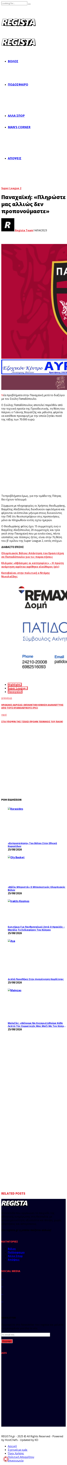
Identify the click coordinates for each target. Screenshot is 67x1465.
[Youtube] (2, 1301)
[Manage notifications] (5, 1459)
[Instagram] (2, 1293)
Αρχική (12, 1446)
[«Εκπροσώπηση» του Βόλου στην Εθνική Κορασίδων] (32, 823)
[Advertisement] (33, 457)
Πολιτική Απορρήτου (21, 1457)
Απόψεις (14, 158)
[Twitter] (2, 1285)
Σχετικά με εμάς (17, 1450)
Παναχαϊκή (15, 692)
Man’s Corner (19, 127)
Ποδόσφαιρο (18, 84)
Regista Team (23, 230)
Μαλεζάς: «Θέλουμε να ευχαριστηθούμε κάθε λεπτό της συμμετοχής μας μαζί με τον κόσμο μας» (36, 1024)
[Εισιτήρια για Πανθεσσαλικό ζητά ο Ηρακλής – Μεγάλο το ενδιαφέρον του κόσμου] (32, 911)
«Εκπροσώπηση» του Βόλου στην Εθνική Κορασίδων (32, 845)
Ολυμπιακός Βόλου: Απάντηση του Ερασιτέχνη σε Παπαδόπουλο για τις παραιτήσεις (32, 555)
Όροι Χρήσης (16, 1453)
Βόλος (13, 61)
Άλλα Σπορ (16, 116)
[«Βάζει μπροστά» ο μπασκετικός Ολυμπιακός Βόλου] (32, 870)
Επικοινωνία (15, 1460)
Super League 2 (11, 188)
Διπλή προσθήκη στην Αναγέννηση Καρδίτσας (36, 979)
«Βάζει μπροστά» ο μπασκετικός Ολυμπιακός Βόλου (36, 888)
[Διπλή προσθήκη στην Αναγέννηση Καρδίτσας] (32, 957)
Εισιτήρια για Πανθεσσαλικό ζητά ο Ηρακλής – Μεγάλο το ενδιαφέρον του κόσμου (36, 928)
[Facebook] (2, 1278)
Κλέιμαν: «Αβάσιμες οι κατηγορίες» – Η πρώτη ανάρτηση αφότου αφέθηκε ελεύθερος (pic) (32, 564)
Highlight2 (15, 684)
